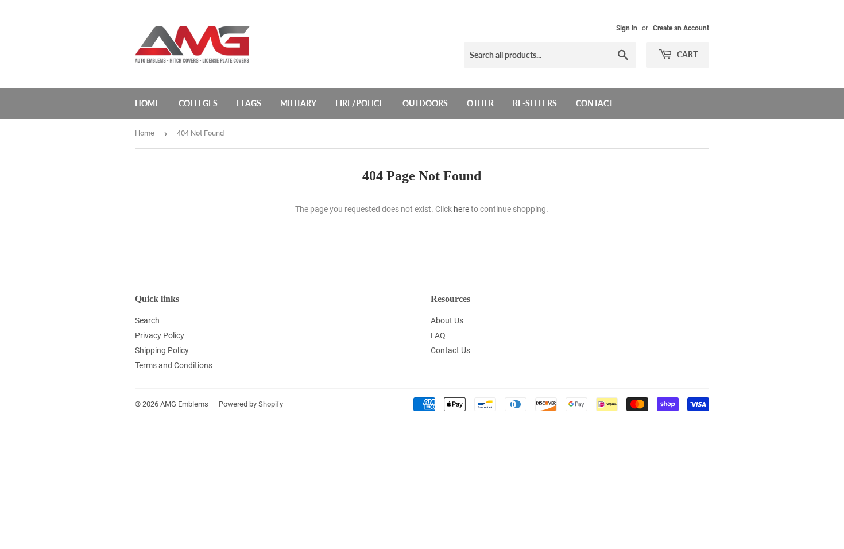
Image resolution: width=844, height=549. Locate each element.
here (461, 209)
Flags (249, 103)
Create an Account (681, 28)
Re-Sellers (535, 103)
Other (480, 103)
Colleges (198, 103)
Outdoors (425, 103)
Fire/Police (359, 103)
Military (298, 103)
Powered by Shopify (251, 404)
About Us (447, 320)
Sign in (626, 28)
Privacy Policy (159, 335)
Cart (686, 54)
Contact (594, 103)
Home (147, 103)
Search (147, 320)
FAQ (438, 335)
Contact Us (450, 350)
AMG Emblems (184, 404)
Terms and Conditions (173, 365)
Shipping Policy (162, 350)
